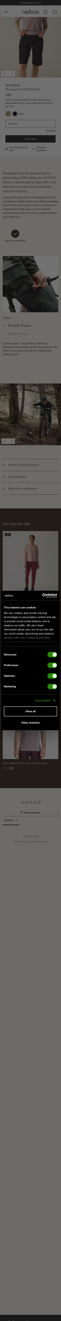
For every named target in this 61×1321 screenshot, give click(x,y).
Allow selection (30, 722)
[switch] (52, 665)
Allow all (30, 711)
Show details (42, 700)
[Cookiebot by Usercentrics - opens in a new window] (43, 595)
